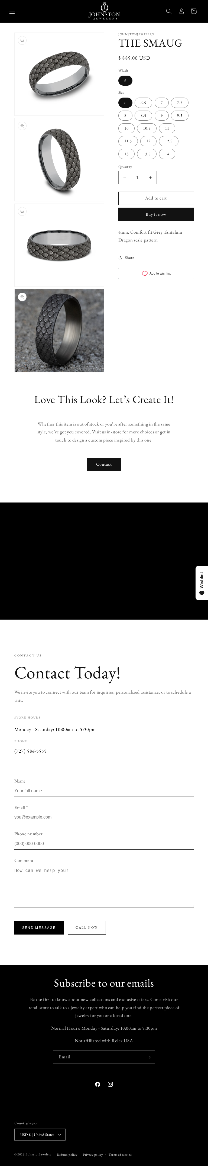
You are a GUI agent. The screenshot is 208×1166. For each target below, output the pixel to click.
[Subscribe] (148, 1057)
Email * (21, 807)
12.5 (169, 140)
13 (126, 153)
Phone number (28, 834)
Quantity (125, 166)
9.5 (179, 115)
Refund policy (67, 1154)
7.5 (179, 102)
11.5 (128, 140)
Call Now (87, 927)
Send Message (39, 928)
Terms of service (120, 1154)
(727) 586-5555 (30, 751)
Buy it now (156, 214)
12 (148, 140)
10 (126, 128)
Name (20, 781)
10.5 (147, 128)
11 (167, 128)
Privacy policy (93, 1154)
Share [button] (129, 257)
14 (167, 153)
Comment (24, 860)
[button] (12, 11)
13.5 (147, 153)
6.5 (143, 102)
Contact (104, 464)
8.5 (143, 115)
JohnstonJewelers (38, 1154)
